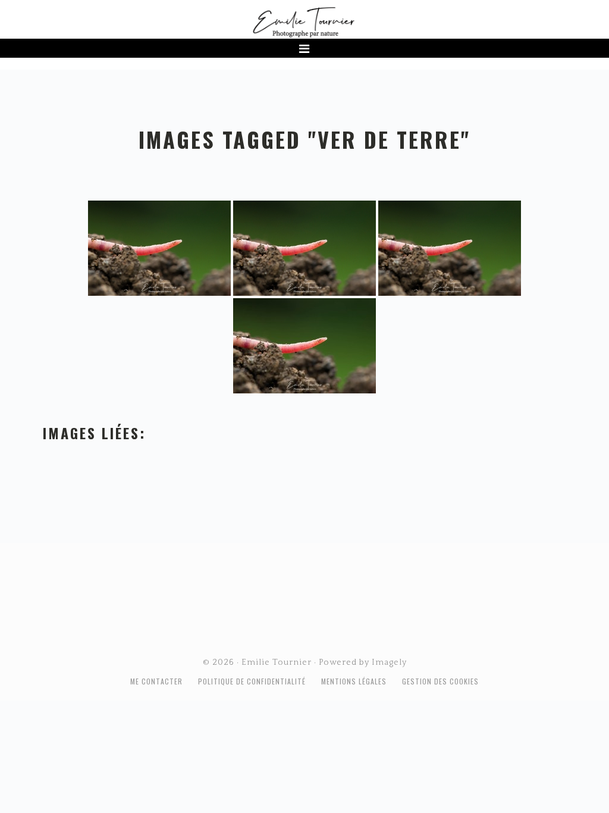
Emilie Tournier (304, 21)
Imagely (389, 662)
